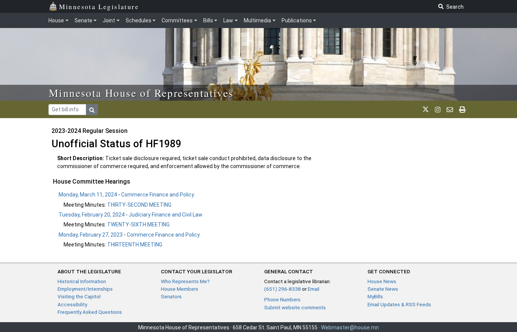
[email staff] (450, 109)
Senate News (383, 289)
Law (228, 20)
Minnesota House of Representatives (141, 93)
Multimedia (257, 20)
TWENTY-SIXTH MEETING (138, 224)
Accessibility (72, 304)
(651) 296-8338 (282, 289)
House (56, 20)
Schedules (138, 20)
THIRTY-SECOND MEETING (139, 205)
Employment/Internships (85, 289)
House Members (179, 289)
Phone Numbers (282, 299)
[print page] (462, 109)
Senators (171, 296)
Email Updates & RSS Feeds (399, 304)
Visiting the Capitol (79, 296)
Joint (109, 20)
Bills (208, 20)
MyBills (375, 296)
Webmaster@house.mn (350, 327)
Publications (297, 20)
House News (382, 281)
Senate (83, 20)
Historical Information (82, 281)
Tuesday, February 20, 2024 (92, 215)
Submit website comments (295, 307)
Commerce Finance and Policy (157, 195)
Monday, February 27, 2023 (91, 235)
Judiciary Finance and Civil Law (165, 215)
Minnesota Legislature (99, 6)
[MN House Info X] (425, 109)
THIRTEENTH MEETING (134, 245)
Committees (177, 20)
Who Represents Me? (185, 281)
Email (313, 289)
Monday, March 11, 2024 (88, 195)
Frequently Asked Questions (90, 312)
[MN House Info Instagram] (438, 109)
